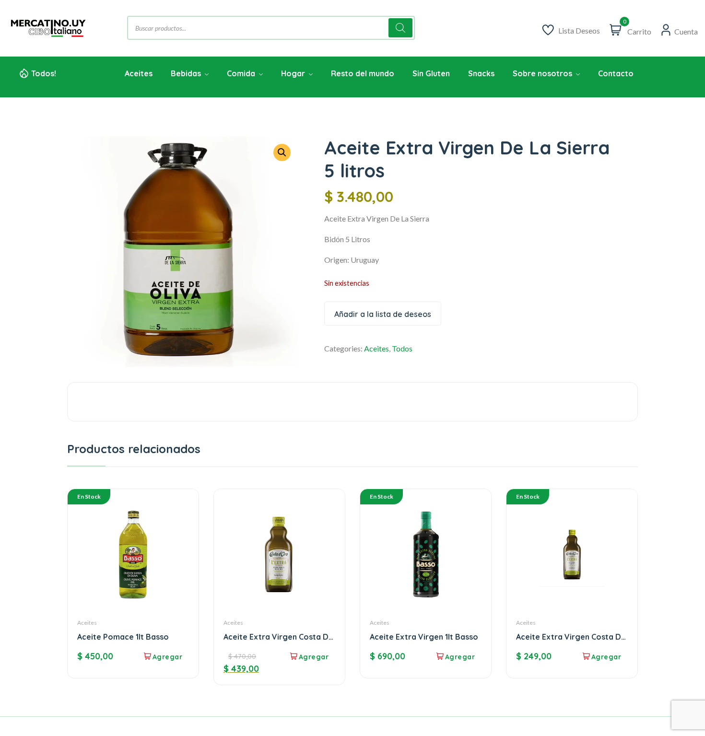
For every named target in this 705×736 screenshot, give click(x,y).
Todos (402, 348)
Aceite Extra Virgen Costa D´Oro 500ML (276, 637)
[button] (282, 152)
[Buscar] (400, 27)
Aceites (376, 348)
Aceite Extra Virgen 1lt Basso (424, 637)
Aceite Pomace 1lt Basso (123, 637)
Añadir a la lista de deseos (382, 314)
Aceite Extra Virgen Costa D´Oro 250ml (568, 637)
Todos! (43, 73)
